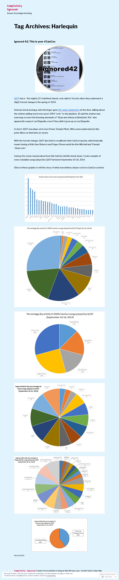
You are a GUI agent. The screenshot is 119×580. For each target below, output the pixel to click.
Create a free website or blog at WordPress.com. (58, 571)
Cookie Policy (51, 576)
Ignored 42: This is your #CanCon (34, 41)
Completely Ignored (14, 7)
